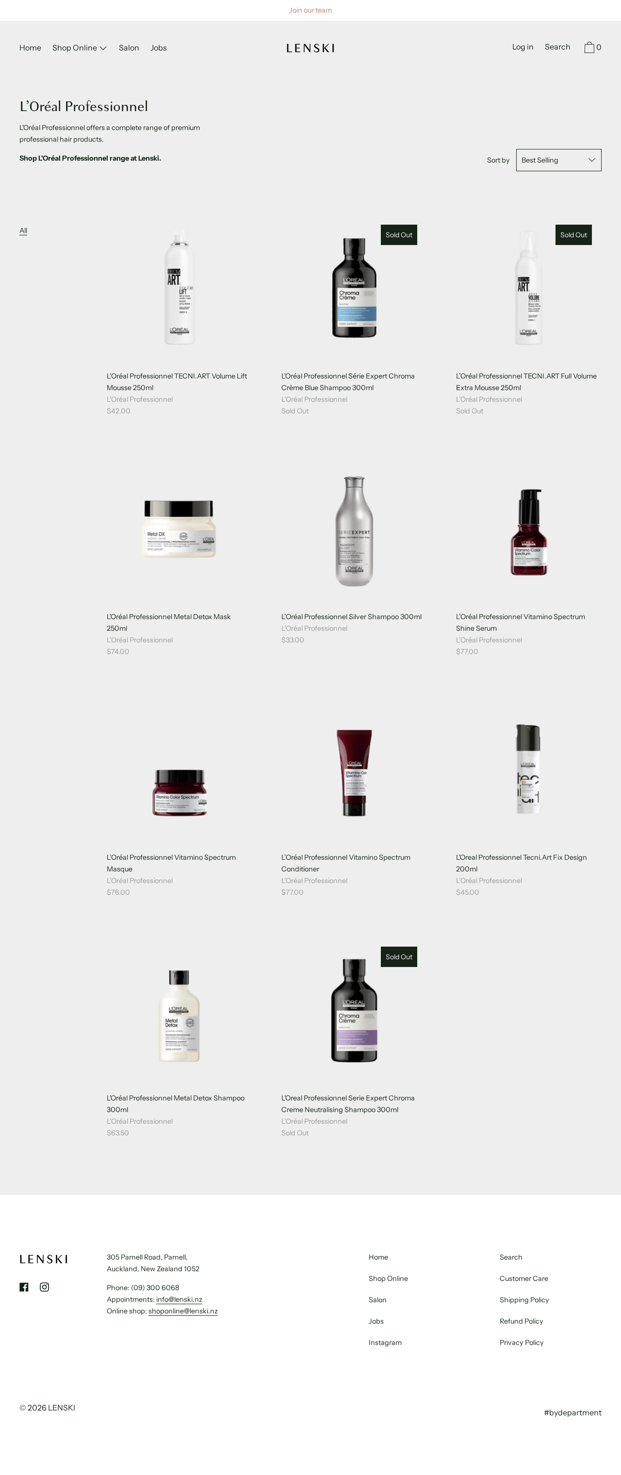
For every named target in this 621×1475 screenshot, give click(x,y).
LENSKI (61, 1407)
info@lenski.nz (179, 1299)
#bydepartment (573, 1412)
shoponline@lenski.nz (183, 1311)
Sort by (498, 160)
